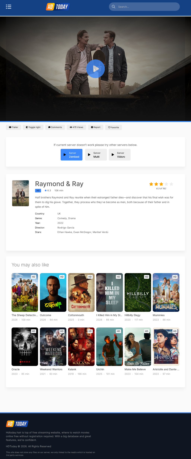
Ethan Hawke (64, 232)
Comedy (62, 218)
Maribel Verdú (100, 232)
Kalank (72, 369)
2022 (60, 223)
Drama (72, 218)
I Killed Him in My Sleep (109, 315)
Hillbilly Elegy (132, 315)
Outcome (45, 315)
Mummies (159, 315)
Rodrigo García (65, 227)
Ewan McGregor (82, 232)
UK (59, 213)
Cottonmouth (76, 315)
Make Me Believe (135, 369)
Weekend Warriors (51, 369)
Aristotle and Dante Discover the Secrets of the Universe (166, 369)
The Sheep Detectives (25, 315)
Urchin (100, 369)
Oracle (16, 369)
